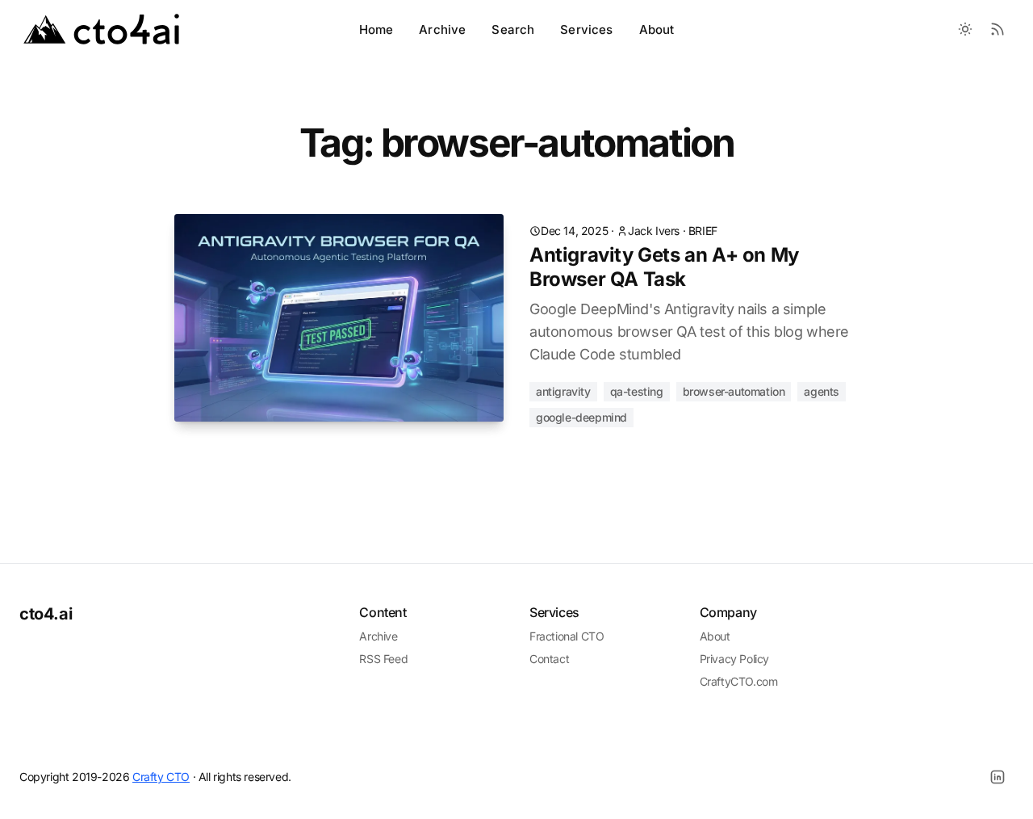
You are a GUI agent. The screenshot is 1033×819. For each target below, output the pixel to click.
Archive (442, 29)
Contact (549, 659)
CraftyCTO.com (739, 681)
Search (512, 29)
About (657, 29)
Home (376, 29)
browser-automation (734, 391)
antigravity (563, 391)
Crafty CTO (161, 776)
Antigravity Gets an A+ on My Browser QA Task (664, 267)
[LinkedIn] (997, 777)
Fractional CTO (566, 636)
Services (586, 29)
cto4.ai (45, 614)
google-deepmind (581, 417)
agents (821, 391)
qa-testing (636, 391)
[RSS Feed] (997, 29)
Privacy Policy (734, 659)
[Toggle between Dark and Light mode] (965, 29)
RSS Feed (383, 659)
